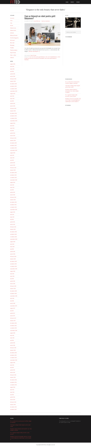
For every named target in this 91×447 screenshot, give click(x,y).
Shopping (12, 45)
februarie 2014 (13, 402)
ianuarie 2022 (13, 199)
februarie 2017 (13, 318)
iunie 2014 (12, 392)
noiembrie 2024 (13, 115)
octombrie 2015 (13, 357)
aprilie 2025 (12, 103)
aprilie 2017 (12, 313)
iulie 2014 (12, 389)
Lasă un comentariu (46, 21)
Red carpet (12, 40)
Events (11, 25)
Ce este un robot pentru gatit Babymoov (36, 56)
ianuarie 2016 (13, 350)
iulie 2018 (12, 298)
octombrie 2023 (13, 147)
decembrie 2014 (13, 379)
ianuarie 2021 (13, 229)
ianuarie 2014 (13, 404)
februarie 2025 (13, 108)
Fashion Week (13, 30)
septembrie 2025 (13, 91)
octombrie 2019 (13, 266)
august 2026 (12, 64)
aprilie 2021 (12, 221)
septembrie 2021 (13, 209)
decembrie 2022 (13, 172)
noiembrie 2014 (13, 382)
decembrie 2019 (13, 261)
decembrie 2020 (13, 231)
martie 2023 (12, 165)
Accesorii (12, 18)
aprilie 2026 (12, 73)
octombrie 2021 (13, 207)
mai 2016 (12, 340)
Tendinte (12, 47)
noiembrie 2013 (13, 409)
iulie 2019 (12, 273)
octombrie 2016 (13, 328)
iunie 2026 (12, 69)
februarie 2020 (13, 256)
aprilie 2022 (12, 192)
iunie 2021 (12, 217)
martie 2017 (12, 315)
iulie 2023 (12, 155)
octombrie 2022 (13, 177)
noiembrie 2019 (13, 263)
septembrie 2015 (13, 360)
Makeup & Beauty (13, 35)
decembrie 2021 (13, 202)
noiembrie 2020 (13, 234)
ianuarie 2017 (13, 320)
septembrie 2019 (13, 268)
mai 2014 (12, 394)
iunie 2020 (12, 246)
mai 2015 (12, 367)
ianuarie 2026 (13, 81)
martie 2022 (12, 194)
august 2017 (12, 308)
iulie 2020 (12, 244)
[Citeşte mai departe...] (34, 51)
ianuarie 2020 (13, 258)
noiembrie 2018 (13, 293)
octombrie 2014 (13, 384)
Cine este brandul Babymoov (51, 56)
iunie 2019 (12, 276)
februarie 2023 (13, 167)
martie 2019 (12, 283)
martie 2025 (12, 106)
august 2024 (12, 123)
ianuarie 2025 (13, 110)
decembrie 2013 (13, 407)
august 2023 (12, 152)
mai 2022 (12, 189)
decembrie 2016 (13, 323)
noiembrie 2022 (13, 175)
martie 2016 (12, 345)
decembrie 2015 (13, 352)
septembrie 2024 (13, 120)
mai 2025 (12, 101)
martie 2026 (12, 76)
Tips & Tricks (33, 55)
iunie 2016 (12, 337)
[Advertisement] (73, 57)
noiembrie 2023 (13, 145)
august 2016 (12, 333)
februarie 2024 (13, 138)
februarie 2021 (13, 226)
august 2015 (12, 362)
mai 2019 (12, 278)
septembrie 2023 (13, 150)
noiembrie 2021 (13, 204)
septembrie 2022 (13, 180)
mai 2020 (12, 249)
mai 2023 (12, 160)
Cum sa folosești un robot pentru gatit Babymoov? (40, 17)
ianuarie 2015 (13, 377)
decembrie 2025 (13, 83)
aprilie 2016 (12, 342)
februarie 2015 (13, 374)
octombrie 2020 (13, 236)
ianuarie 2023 (13, 170)
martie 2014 (12, 399)
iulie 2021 (12, 214)
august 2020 (12, 241)
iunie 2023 (12, 157)
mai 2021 (12, 219)
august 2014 (12, 387)
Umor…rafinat (13, 55)
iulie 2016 (12, 335)
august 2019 (12, 271)
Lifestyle (12, 32)
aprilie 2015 (12, 370)
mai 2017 (12, 310)
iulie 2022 (12, 184)
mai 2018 (12, 300)
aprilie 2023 (12, 162)
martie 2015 (12, 372)
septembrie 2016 (13, 330)
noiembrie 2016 (13, 325)
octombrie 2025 (13, 88)
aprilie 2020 (12, 251)
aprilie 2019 (12, 281)
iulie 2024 (12, 125)
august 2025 (12, 93)
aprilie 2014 (12, 397)
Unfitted (12, 57)
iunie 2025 (12, 98)
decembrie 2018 (13, 291)
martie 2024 (12, 135)
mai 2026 (12, 71)
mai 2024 (12, 130)
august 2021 (12, 212)
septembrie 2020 (13, 239)
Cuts (11, 23)
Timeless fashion (13, 50)
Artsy (11, 20)
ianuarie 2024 (13, 140)
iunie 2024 (12, 128)
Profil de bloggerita (14, 37)
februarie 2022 (13, 197)
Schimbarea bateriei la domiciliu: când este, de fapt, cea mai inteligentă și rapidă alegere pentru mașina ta (73, 100)
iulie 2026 (12, 66)
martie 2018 (12, 303)
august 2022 (12, 182)
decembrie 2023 (13, 143)
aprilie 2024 (12, 133)
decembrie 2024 (13, 113)
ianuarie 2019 (13, 288)
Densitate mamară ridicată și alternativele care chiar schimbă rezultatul (71, 91)
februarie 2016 (13, 347)
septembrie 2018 (13, 296)
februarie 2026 (13, 78)
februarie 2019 (13, 286)
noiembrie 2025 (13, 86)
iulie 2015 (12, 365)
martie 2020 (12, 254)
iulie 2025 (12, 96)
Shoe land (12, 42)
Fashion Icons (13, 28)
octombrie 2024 (13, 118)
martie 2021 (12, 224)
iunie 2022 (12, 187)
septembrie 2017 (13, 305)
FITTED (20, 2)
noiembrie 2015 (13, 355)
